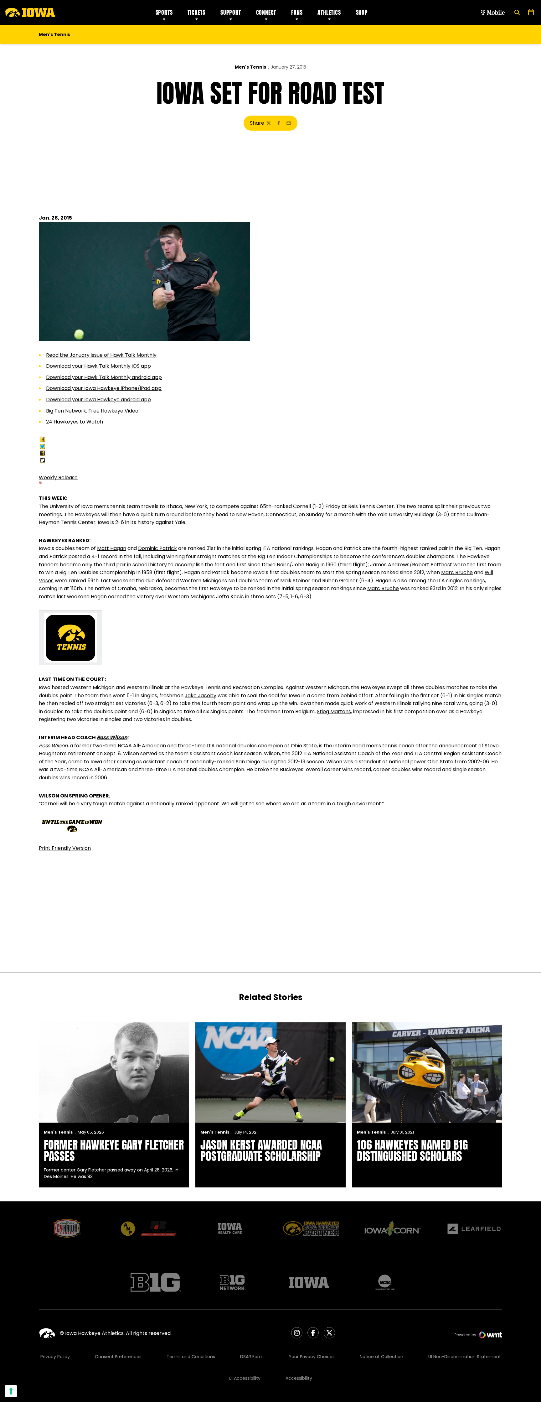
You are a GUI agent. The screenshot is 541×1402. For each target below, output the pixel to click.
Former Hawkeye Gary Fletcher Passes (114, 1150)
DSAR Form (252, 1356)
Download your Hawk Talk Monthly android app (104, 377)
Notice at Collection (381, 1356)
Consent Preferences (118, 1356)
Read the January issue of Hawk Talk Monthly (101, 355)
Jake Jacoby (200, 695)
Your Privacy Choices (312, 1356)
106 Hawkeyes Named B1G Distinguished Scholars (412, 1150)
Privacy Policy (55, 1356)
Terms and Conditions (191, 1356)
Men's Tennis (250, 67)
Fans (296, 12)
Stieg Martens (334, 711)
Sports (164, 12)
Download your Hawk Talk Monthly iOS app (98, 366)
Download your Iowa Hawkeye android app (98, 399)
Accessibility (299, 1378)
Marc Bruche (457, 572)
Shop (362, 12)
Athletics (329, 12)
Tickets (196, 12)
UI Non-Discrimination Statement (464, 1356)
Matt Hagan (111, 548)
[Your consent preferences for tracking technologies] (11, 1391)
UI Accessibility (244, 1378)
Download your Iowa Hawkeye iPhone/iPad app (104, 388)
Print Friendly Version (65, 848)
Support (230, 12)
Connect (266, 12)
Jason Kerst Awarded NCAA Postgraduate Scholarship (261, 1150)
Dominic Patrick (157, 548)
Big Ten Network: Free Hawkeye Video (92, 410)
